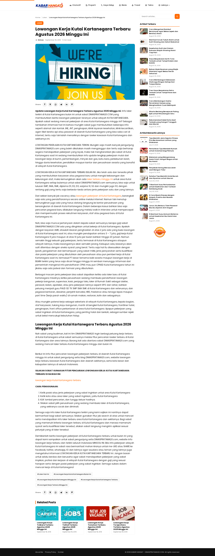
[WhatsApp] (55, 104)
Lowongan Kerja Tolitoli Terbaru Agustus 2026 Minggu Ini (70, 526)
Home (37, 17)
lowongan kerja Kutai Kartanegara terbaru (58, 380)
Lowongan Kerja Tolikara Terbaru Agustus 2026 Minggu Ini (45, 526)
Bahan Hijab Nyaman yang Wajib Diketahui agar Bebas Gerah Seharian (163, 71)
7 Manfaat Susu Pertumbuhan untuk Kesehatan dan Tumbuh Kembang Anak (162, 187)
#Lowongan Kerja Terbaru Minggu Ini (52, 485)
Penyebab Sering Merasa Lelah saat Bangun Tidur (162, 169)
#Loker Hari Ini (43, 474)
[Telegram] (61, 104)
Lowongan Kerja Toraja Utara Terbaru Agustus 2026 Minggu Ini (121, 526)
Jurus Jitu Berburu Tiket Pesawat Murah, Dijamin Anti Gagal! (163, 207)
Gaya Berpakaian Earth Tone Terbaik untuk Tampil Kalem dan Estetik (163, 61)
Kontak (61, 552)
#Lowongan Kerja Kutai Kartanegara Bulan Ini (72, 474)
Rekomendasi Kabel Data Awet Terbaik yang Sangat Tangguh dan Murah (162, 122)
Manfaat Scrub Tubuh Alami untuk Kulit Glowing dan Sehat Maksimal (164, 41)
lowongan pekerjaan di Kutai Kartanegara (98, 195)
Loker (45, 17)
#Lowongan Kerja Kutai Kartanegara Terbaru (99, 479)
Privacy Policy (50, 552)
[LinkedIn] (66, 104)
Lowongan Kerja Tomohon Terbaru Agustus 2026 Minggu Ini (97, 526)
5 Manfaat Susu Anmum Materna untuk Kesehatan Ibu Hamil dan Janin (163, 216)
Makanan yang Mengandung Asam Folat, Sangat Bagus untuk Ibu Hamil (163, 159)
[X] (50, 104)
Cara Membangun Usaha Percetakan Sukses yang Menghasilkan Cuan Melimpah (162, 103)
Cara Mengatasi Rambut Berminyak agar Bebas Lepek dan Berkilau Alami (163, 31)
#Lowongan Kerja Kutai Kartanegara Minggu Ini (56, 479)
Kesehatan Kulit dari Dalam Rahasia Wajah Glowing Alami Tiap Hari (162, 50)
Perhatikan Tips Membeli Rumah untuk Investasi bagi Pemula (163, 150)
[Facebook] (44, 104)
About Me (39, 552)
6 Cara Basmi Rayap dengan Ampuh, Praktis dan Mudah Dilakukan (161, 197)
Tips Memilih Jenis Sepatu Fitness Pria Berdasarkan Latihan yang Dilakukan (163, 140)
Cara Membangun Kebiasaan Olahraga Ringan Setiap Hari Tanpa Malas (162, 82)
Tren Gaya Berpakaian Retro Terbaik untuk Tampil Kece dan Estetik (162, 92)
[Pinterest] (72, 104)
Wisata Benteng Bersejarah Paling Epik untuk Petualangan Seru (164, 113)
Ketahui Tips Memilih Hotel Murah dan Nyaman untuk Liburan (163, 177)
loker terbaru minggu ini (100, 179)
